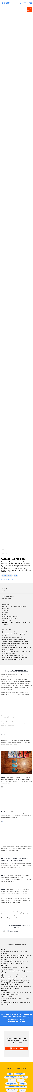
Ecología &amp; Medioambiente (16, 1087)
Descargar (18, 1048)
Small (3, 591)
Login (24, 3)
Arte (10, 1074)
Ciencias (12, 1080)
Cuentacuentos (11, 1083)
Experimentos (12, 1090)
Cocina (21, 1080)
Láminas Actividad (14, 931)
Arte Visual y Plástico (7, 575)
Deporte (22, 1083)
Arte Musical (19, 1074)
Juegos (15, 575)
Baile (24, 1077)
